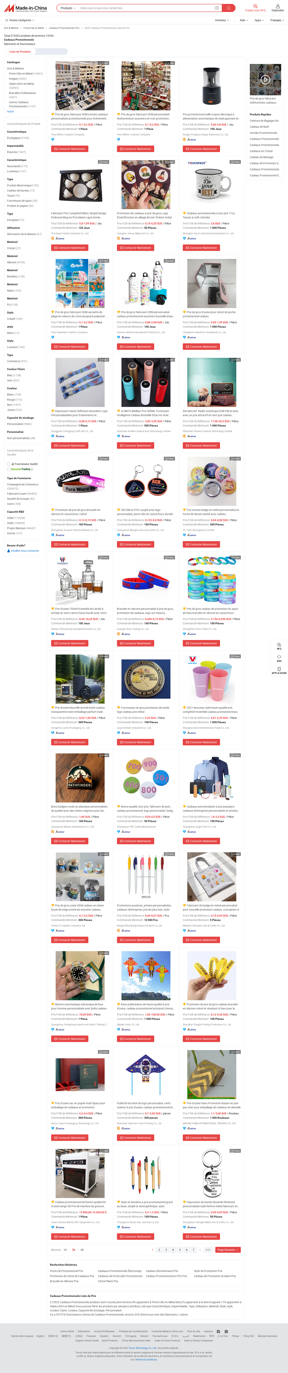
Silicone (16, 262)
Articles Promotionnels (263, 133)
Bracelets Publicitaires (22, 95)
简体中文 (53, 1335)
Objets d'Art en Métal (21, 86)
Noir (14, 405)
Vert (13, 380)
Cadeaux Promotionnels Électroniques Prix (121, 1271)
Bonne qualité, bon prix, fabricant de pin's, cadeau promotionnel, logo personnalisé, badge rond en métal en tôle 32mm (145, 809)
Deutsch (117, 1335)
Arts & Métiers (15, 68)
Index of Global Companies (198, 1340)
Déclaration (84, 1331)
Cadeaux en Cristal (261, 151)
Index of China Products (167, 1340)
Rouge (14, 399)
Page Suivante (226, 1250)
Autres (14, 533)
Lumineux (16, 171)
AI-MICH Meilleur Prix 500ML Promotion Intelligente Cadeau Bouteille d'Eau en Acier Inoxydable (143, 413)
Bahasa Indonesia (267, 1335)
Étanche (16, 152)
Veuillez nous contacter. (25, 550)
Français (91, 1335)
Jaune (14, 410)
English (40, 1335)
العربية (186, 1335)
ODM (16, 518)
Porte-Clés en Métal (26, 73)
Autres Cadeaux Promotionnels (22, 104)
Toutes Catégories (20, 20)
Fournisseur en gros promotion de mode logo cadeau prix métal (143, 710)
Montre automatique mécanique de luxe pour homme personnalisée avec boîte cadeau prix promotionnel (79, 1006)
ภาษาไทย (223, 1335)
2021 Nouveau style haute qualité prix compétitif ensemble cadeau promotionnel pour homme (211, 710)
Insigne (18, 78)
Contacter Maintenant (71, 149)
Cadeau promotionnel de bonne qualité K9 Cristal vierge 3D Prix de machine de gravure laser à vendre (78, 1204)
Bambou (16, 276)
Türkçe (235, 1335)
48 (82, 1250)
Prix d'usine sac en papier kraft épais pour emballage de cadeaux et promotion (78, 1105)
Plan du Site (193, 1331)
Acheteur (220, 20)
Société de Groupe (21, 499)
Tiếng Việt (248, 1335)
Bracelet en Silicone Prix (64, 1281)
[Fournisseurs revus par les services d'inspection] (24, 464)
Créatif (15, 319)
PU (12, 304)
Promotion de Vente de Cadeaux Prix (72, 1276)
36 (73, 1249)
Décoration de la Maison (24, 234)
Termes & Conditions (146, 1359)
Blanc (14, 394)
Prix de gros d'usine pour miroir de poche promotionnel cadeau (209, 314)
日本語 (78, 1335)
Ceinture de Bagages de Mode (268, 120)
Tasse (13, 195)
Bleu (14, 375)
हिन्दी (211, 1335)
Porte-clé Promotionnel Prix (66, 1271)
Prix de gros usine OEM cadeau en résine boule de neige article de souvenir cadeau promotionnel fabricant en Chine (77, 907)
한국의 (174, 1335)
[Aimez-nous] (219, 1331)
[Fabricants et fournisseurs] (25, 8)
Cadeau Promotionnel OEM (266, 175)
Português (130, 1335)
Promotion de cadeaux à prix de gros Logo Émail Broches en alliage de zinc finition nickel (144, 215)
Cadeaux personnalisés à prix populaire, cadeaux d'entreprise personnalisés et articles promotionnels (210, 809)
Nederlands (199, 1335)
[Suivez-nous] (226, 1331)
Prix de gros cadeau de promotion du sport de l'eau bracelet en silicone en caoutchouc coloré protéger (210, 611)
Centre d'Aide (67, 1331)
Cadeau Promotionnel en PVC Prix (166, 1276)
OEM (16, 523)
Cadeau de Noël (259, 127)
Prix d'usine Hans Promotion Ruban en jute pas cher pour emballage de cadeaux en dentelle (212, 1105)
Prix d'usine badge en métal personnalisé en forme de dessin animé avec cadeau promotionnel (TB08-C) (211, 512)
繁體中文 (66, 1335)
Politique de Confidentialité (133, 1331)
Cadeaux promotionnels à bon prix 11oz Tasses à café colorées (209, 215)
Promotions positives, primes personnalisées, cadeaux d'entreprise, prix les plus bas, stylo (144, 907)
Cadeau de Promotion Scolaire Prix (215, 1276)
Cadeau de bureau (21, 190)
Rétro (13, 333)
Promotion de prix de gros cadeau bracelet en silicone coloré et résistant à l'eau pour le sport (210, 1006)
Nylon (14, 290)
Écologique (18, 138)
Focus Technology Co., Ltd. (143, 1347)
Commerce (17, 361)
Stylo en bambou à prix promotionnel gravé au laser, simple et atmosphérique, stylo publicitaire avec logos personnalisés (145, 1204)
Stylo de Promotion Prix (208, 1271)
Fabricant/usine (22, 493)
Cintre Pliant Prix (108, 1281)
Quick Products (110, 1340)
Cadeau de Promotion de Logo (268, 163)
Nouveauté (17, 166)
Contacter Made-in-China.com (167, 1331)
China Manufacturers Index (136, 1340)
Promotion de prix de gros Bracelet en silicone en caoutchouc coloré (75, 512)
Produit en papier (20, 206)
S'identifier (278, 10)
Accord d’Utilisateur (104, 1331)
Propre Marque (21, 528)
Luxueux (16, 347)
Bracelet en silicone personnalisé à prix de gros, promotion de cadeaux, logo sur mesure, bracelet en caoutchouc (145, 611)
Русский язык (160, 1335)
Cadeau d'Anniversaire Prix (162, 1271)
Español (104, 1335)
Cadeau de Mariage (261, 157)
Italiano (144, 1335)
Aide (242, 20)
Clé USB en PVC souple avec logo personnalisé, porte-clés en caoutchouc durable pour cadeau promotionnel (145, 512)
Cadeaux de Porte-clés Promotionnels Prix (121, 1276)
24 (65, 1250)
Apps (258, 20)
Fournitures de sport (22, 200)
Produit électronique (23, 185)
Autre (10, 111)
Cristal (14, 248)
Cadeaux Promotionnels (264, 139)
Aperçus (208, 1331)
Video (105, 63)
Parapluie (15, 220)
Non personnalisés (21, 438)
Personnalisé (19, 424)
